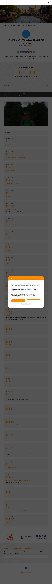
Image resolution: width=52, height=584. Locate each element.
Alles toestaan (18, 300)
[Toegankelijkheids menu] (50, 1)
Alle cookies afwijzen (26, 303)
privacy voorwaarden (27, 289)
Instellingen (34, 300)
